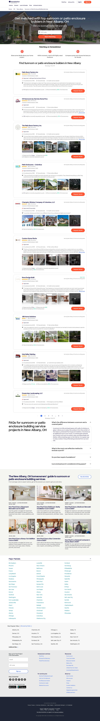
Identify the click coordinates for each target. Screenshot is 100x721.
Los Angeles (12, 576)
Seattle (67, 608)
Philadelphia (68, 568)
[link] (50, 74)
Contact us (69, 687)
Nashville (67, 579)
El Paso (67, 587)
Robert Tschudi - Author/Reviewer (75, 502)
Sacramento (12, 581)
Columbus (40, 616)
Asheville (39, 597)
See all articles (84, 476)
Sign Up (87, 2)
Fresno (11, 571)
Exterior (16, 5)
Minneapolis (40, 579)
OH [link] (14, 9)
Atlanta (11, 613)
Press (67, 683)
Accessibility (57, 709)
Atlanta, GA (15, 630)
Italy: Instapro (50, 705)
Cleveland (40, 613)
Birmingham (12, 563)
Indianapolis (12, 618)
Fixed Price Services (44, 660)
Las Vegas (40, 589)
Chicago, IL (54, 630)
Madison (67, 610)
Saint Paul (39, 581)
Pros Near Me (69, 665)
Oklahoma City (41, 618)
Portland (67, 563)
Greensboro (40, 602)
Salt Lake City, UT (56, 640)
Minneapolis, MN (36, 637)
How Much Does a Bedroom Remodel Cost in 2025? (78, 508)
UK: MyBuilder (69, 705)
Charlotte (39, 600)
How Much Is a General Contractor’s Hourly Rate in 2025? (77, 541)
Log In (80, 2)
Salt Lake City (69, 597)
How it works (69, 676)
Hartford (11, 595)
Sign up (18, 671)
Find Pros (41, 656)
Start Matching (50, 37)
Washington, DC (75, 644)
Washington (12, 597)
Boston (39, 571)
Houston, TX (35, 633)
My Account (69, 656)
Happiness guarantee (71, 690)
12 (58, 415)
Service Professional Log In (46, 676)
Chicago (11, 616)
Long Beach (12, 573)
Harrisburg (68, 565)
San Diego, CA (16, 644)
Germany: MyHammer (41, 705)
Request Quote (77, 91)
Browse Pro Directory (44, 658)
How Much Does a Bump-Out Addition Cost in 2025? (22, 539)
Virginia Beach (69, 605)
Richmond (68, 602)
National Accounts (44, 685)
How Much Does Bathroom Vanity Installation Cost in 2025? (48, 508)
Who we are (69, 678)
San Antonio (68, 595)
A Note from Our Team (72, 667)
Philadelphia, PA (17, 640)
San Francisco (13, 587)
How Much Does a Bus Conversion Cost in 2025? (48, 539)
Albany (39, 592)
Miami (10, 605)
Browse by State (26, 626)
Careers (68, 680)
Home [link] (10, 9)
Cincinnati (40, 610)
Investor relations (70, 685)
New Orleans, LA (56, 637)
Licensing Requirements (72, 670)
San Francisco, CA (37, 644)
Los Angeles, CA (56, 633)
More (30, 5)
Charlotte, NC (36, 630)
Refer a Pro (69, 663)
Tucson (11, 568)
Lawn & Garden (24, 5)
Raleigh (39, 605)
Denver (11, 592)
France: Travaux (31, 705)
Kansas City (40, 584)
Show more (82, 112)
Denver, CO (15, 633)
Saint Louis (40, 587)
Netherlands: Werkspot (60, 705)
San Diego (12, 584)
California (46, 709)
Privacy (41, 709)
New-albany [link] (20, 9)
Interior (11, 5)
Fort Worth (68, 589)
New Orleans (40, 565)
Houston (67, 592)
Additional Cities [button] (13, 647)
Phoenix (11, 565)
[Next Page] (62, 416)
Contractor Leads (43, 683)
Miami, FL (73, 633)
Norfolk (67, 600)
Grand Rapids (41, 576)
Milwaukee (68, 613)
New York (39, 595)
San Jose (11, 589)
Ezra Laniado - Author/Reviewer (18, 502)
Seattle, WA (54, 644)
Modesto (11, 579)
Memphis (67, 576)
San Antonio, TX (75, 640)
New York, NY (74, 637)
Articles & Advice (37, 5)
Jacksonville (12, 602)
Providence (68, 573)
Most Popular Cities (13, 626)
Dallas (66, 584)
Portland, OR (35, 640)
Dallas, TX (73, 630)
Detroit (39, 573)
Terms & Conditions (58, 712)
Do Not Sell (51, 709)
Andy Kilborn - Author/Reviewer (46, 502)
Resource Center (70, 660)
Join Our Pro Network (44, 678)
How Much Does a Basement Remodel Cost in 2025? (19, 508)
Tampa (11, 610)
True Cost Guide (70, 658)
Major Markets (14, 559)
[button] (27, 147)
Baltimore (39, 568)
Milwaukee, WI (16, 637)
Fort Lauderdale (13, 600)
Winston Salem (41, 608)
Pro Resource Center (44, 680)
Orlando (11, 608)
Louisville (39, 563)
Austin (66, 581)
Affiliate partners (70, 692)
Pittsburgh (68, 571)
